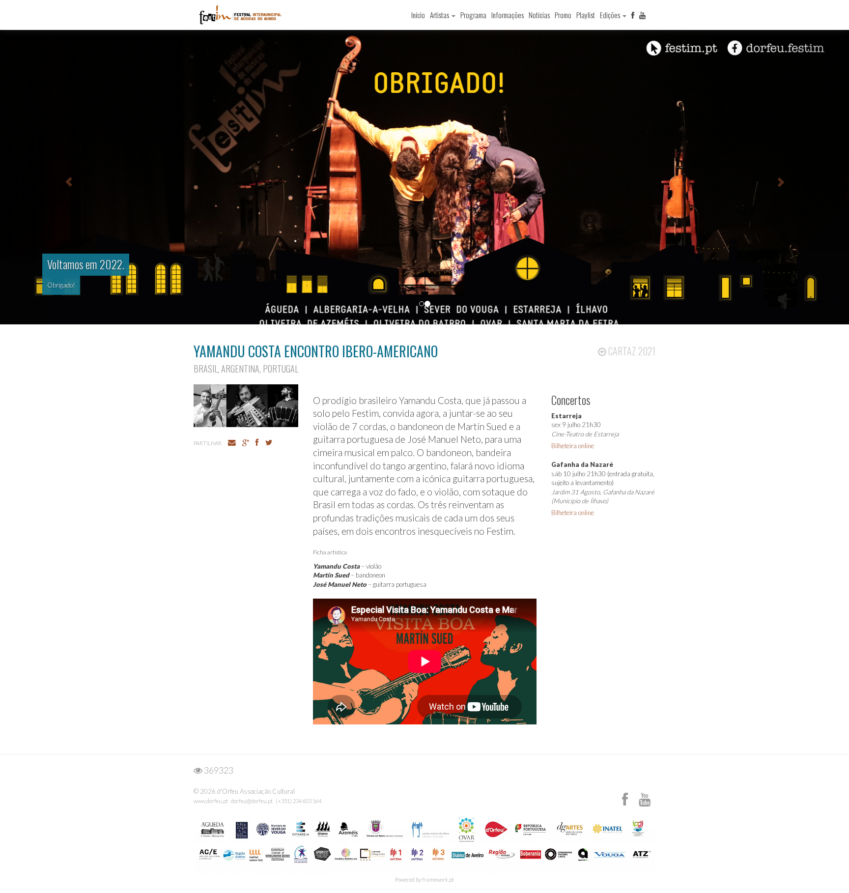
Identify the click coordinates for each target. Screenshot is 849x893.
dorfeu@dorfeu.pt (252, 801)
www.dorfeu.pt (211, 801)
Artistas (440, 14)
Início (418, 14)
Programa (473, 14)
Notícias (539, 14)
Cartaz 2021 (630, 351)
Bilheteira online (572, 446)
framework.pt (438, 879)
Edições (611, 14)
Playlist (585, 14)
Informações (507, 14)
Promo (563, 14)
